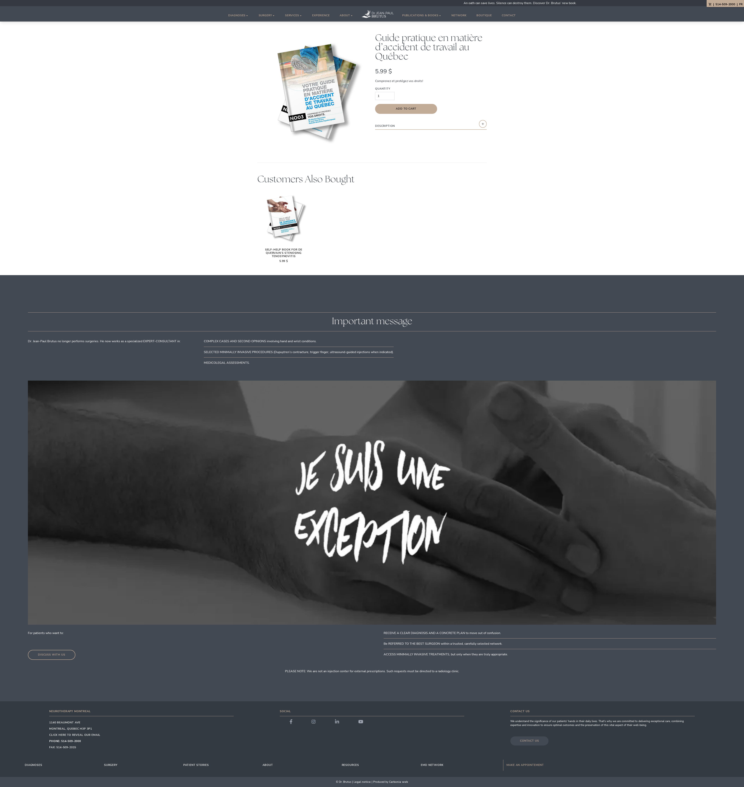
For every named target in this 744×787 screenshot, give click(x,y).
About (345, 15)
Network (459, 15)
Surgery (265, 15)
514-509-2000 (725, 4)
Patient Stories (196, 765)
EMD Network (432, 765)
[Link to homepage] (377, 14)
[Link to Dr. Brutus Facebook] (291, 721)
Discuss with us (51, 655)
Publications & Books (420, 15)
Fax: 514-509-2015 (62, 747)
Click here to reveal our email (74, 735)
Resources (350, 765)
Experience (321, 15)
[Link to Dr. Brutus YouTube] (360, 721)
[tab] (431, 124)
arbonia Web (399, 782)
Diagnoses (237, 15)
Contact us (529, 741)
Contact (509, 15)
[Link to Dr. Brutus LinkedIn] (337, 721)
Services (292, 15)
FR (740, 4)
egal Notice (363, 782)
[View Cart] (710, 4)
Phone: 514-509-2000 (65, 741)
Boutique (484, 15)
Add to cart (406, 109)
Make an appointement (525, 765)
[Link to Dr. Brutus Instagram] (313, 721)
